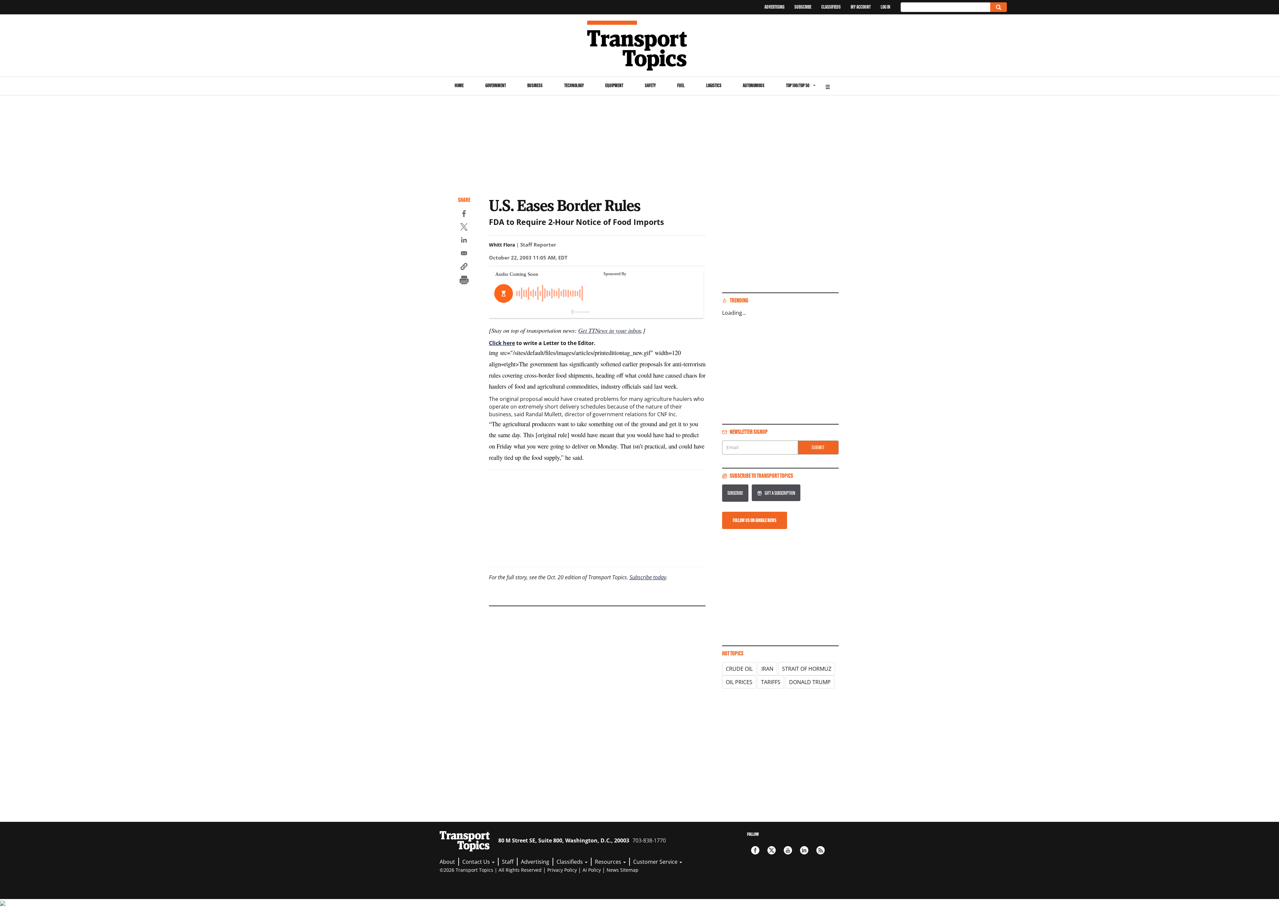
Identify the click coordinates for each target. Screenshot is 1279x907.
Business (535, 85)
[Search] (998, 7)
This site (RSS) (820, 850)
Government (495, 85)
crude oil (739, 668)
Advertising (774, 7)
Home (459, 85)
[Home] (639, 46)
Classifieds (831, 7)
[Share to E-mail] (464, 254)
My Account (861, 7)
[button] (464, 267)
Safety (650, 85)
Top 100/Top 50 (797, 85)
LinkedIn (804, 850)
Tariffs (770, 682)
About (447, 861)
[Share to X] (464, 228)
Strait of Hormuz (806, 668)
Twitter (771, 850)
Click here (502, 343)
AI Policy (592, 870)
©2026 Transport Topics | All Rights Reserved (491, 870)
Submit (818, 447)
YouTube (788, 850)
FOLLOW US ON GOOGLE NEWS (754, 520)
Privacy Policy (562, 870)
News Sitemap (623, 870)
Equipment (614, 85)
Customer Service (656, 861)
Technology (574, 85)
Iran (767, 668)
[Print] (464, 281)
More (827, 86)
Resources (609, 861)
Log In (885, 7)
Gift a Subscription (780, 493)
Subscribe (802, 7)
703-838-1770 (649, 840)
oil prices (739, 682)
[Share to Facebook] (464, 215)
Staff (508, 861)
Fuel (680, 85)
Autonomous (753, 85)
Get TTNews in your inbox (609, 330)
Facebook (755, 850)
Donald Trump (810, 682)
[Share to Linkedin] (464, 241)
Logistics (713, 85)
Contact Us (476, 861)
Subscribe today (648, 577)
